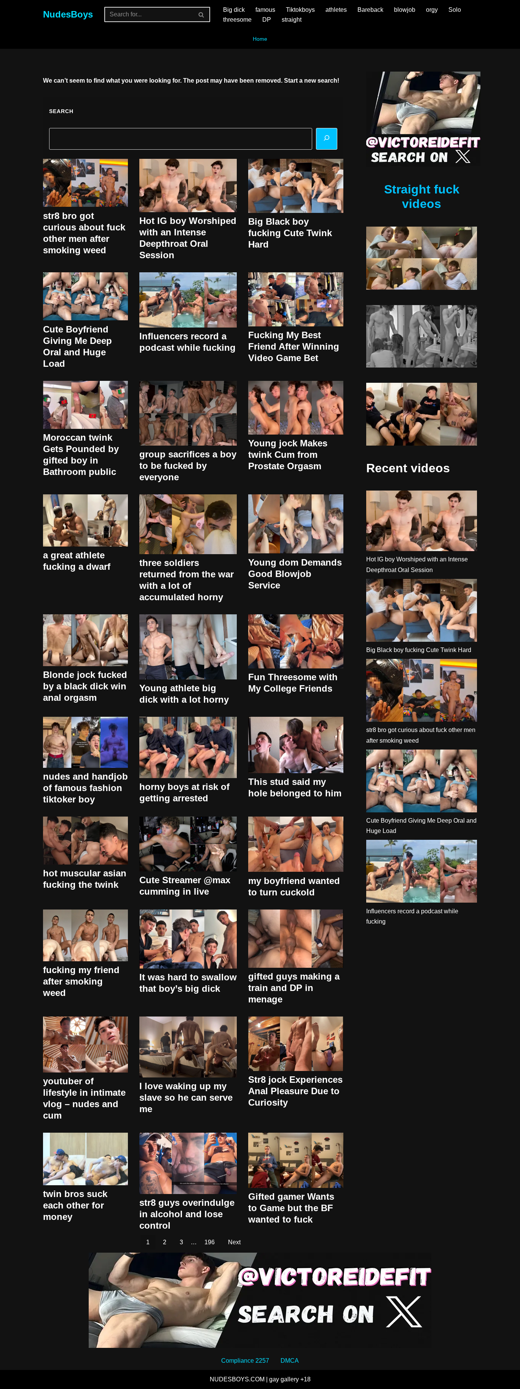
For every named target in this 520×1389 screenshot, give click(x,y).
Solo (454, 9)
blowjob (404, 9)
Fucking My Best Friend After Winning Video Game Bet (293, 346)
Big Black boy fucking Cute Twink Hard (290, 232)
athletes (336, 9)
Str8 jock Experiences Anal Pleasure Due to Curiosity (295, 1091)
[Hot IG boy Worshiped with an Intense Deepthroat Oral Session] (421, 522)
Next (234, 1242)
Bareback (370, 9)
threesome (237, 19)
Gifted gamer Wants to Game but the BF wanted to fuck (291, 1207)
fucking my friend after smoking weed (81, 981)
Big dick (234, 9)
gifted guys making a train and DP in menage (294, 987)
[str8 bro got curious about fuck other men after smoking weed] (421, 692)
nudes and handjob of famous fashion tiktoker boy (85, 787)
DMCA (290, 1360)
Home (260, 39)
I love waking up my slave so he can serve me (186, 1097)
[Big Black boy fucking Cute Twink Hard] (421, 612)
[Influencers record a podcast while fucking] (421, 873)
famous (265, 9)
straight (291, 19)
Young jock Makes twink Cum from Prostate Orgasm (287, 454)
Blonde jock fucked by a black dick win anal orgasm (85, 686)
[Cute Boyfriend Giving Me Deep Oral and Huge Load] (421, 782)
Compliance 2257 (245, 1360)
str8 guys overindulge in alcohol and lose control (186, 1214)
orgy (432, 9)
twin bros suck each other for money (75, 1205)
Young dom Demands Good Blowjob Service (295, 573)
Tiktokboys (300, 9)
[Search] (201, 14)
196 (209, 1242)
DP (266, 19)
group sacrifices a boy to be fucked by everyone (187, 465)
